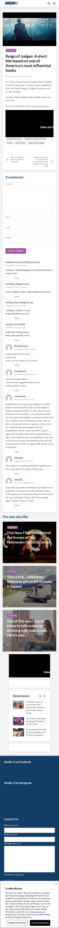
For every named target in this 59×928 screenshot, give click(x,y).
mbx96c (18, 479)
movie (9, 143)
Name (8, 217)
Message (12, 843)
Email (8, 227)
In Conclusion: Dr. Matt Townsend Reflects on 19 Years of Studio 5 (36, 732)
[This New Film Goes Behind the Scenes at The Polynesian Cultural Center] (29, 542)
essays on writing (15, 324)
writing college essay (17, 283)
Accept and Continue (40, 923)
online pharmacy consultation (19, 494)
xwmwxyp (20, 396)
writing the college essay (19, 302)
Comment (9, 184)
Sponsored (11, 50)
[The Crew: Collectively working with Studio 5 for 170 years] (18, 721)
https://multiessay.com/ (17, 313)
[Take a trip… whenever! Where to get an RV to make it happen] (29, 586)
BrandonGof (21, 346)
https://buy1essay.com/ (39, 292)
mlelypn (18, 457)
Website (8, 237)
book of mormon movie (35, 139)
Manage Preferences (17, 923)
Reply (16, 278)
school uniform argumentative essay (22, 382)
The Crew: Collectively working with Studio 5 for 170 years (36, 721)
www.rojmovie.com (40, 106)
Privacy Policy (15, 909)
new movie (20, 143)
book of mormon (14, 139)
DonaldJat (20, 371)
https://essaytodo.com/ (17, 335)
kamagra (30, 427)
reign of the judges (36, 143)
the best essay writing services (22, 262)
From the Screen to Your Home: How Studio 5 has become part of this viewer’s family (35, 707)
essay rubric (10, 357)
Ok (56, 884)
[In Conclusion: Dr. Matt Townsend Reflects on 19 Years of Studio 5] (18, 732)
